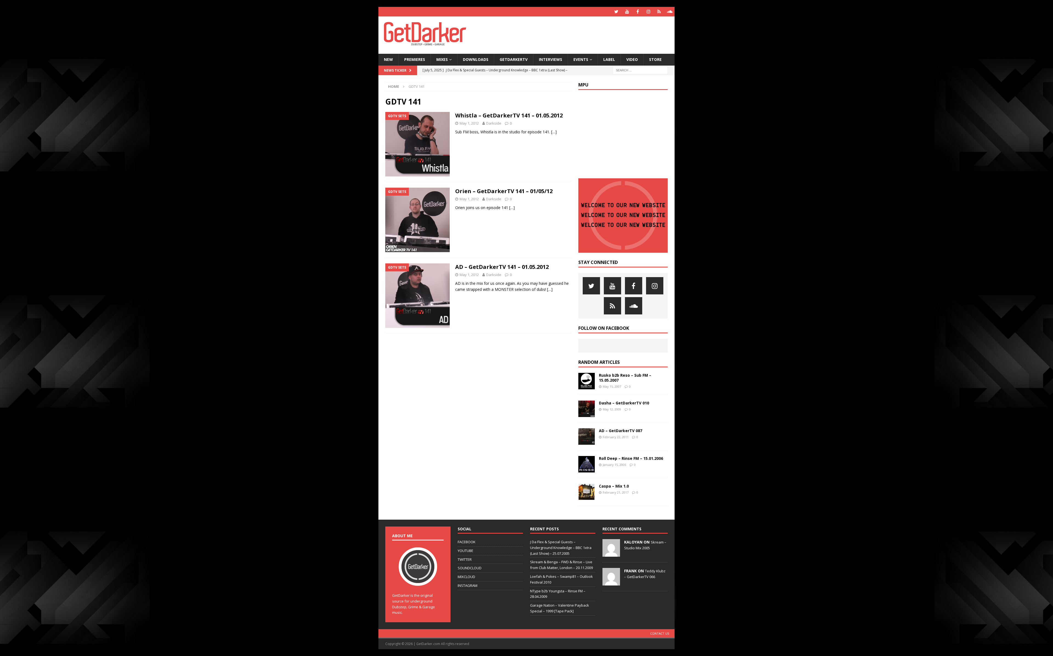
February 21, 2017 (616, 492)
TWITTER (465, 559)
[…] (554, 131)
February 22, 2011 (616, 437)
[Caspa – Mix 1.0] (586, 492)
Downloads (475, 59)
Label (609, 59)
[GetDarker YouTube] (627, 11)
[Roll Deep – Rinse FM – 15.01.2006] (586, 464)
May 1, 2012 (469, 123)
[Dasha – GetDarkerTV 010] (586, 409)
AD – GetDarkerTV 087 (620, 430)
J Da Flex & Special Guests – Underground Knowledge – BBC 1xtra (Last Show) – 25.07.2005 (560, 547)
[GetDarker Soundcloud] (670, 11)
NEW (388, 59)
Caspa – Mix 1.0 (614, 486)
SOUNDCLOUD (470, 567)
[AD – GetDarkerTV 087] (586, 436)
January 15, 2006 (614, 465)
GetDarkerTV (514, 59)
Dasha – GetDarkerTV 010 (624, 403)
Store (655, 59)
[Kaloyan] (611, 553)
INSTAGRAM (467, 585)
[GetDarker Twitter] (616, 11)
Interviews (550, 59)
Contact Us (659, 633)
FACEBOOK (466, 541)
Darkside (493, 123)
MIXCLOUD (466, 576)
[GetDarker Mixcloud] (659, 11)
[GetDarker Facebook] (637, 11)
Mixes (442, 59)
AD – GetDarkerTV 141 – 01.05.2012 (502, 267)
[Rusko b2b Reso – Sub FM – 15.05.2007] (586, 381)
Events (580, 59)
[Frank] (611, 582)
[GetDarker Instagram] (648, 11)
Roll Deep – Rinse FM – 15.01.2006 (631, 458)
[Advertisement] (579, 34)
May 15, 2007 (612, 386)
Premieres (414, 59)
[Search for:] (640, 69)
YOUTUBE (465, 550)
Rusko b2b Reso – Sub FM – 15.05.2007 (625, 378)
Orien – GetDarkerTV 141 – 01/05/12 (504, 191)
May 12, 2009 (612, 409)
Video (632, 59)
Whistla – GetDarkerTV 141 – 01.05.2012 (509, 115)
